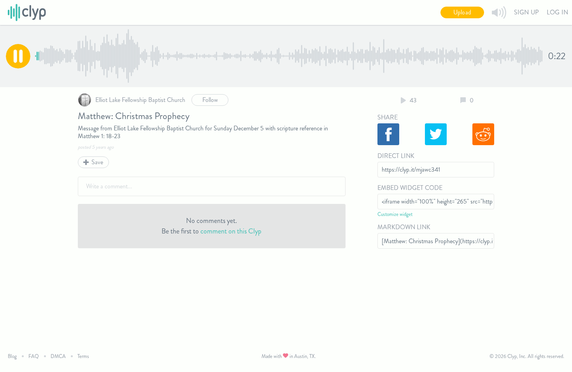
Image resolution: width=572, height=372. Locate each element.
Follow (210, 99)
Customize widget (394, 214)
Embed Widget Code (409, 187)
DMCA (58, 356)
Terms (83, 356)
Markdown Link (403, 227)
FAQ (33, 356)
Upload (462, 12)
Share (387, 117)
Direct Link (395, 155)
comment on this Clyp (230, 231)
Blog (12, 356)
